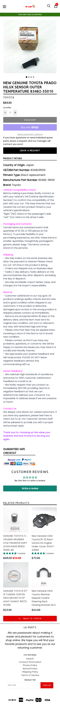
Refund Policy (30, 668)
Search (30, 658)
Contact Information (30, 661)
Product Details (12, 158)
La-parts (30, 627)
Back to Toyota (32, 618)
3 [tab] (31, 77)
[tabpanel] (30, 47)
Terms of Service (30, 675)
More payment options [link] (30, 134)
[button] (10, 553)
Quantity (7, 107)
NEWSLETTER (30, 680)
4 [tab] (33, 77)
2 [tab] (29, 77)
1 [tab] (26, 77)
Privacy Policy (30, 665)
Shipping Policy (30, 671)
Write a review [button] (30, 488)
